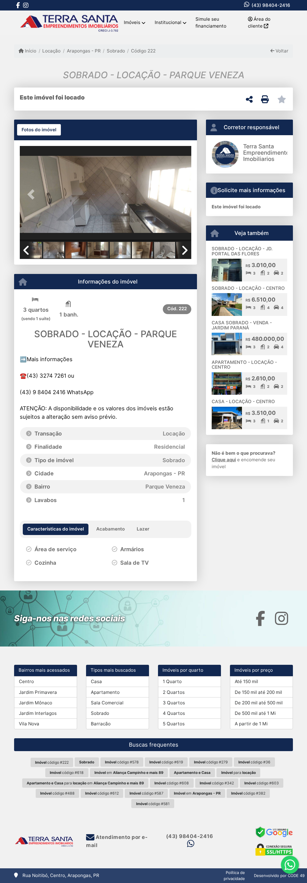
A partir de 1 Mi (251, 724)
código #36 (254, 762)
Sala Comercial (107, 703)
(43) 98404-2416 (271, 5)
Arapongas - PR (83, 51)
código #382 (248, 793)
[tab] (39, 129)
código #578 (122, 762)
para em (85, 783)
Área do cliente (259, 22)
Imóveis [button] (132, 22)
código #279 (211, 762)
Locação (51, 51)
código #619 (166, 762)
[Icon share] (18, 5)
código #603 (261, 783)
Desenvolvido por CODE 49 (279, 875)
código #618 (67, 772)
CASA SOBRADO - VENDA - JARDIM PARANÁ (242, 325)
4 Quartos (174, 713)
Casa (96, 681)
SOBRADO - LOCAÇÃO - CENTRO (248, 288)
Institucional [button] (168, 22)
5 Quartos (174, 724)
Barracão (101, 724)
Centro (26, 681)
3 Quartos (174, 703)
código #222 (52, 762)
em (128, 772)
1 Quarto (172, 681)
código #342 (217, 783)
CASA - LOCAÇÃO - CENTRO (243, 401)
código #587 (146, 793)
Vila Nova (29, 724)
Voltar (281, 51)
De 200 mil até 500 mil (259, 703)
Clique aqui (224, 459)
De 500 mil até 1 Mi (255, 713)
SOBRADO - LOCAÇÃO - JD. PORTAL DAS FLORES (242, 251)
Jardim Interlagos (38, 713)
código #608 (171, 783)
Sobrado (116, 51)
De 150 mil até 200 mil (258, 692)
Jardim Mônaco (35, 703)
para (238, 772)
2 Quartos (174, 692)
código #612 (102, 793)
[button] (33, 194)
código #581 (153, 803)
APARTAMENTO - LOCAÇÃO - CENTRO (244, 364)
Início (30, 51)
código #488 (57, 793)
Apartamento (105, 692)
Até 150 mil (246, 681)
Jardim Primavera (38, 692)
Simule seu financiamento (210, 22)
